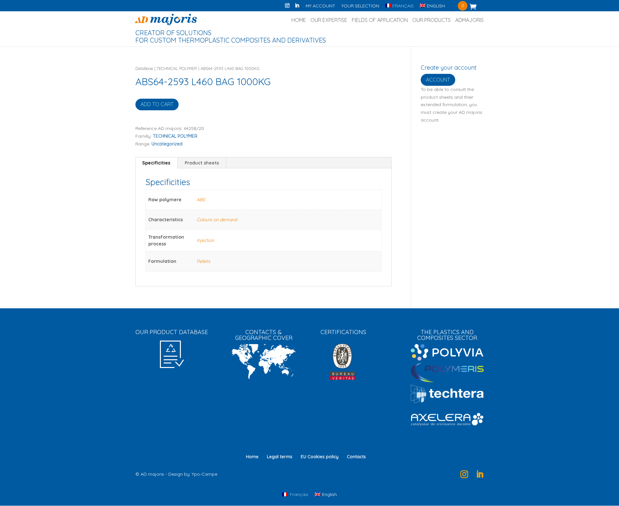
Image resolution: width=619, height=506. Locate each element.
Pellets (203, 261)
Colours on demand (217, 220)
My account (320, 6)
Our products (431, 20)
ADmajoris (469, 20)
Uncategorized (167, 144)
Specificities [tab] (156, 163)
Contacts (356, 457)
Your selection (360, 6)
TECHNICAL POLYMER (177, 68)
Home (298, 20)
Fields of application (380, 20)
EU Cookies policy (320, 457)
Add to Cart (157, 104)
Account (438, 79)
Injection (205, 240)
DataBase (144, 68)
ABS (201, 200)
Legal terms (279, 457)
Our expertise (328, 20)
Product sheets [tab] (202, 163)
